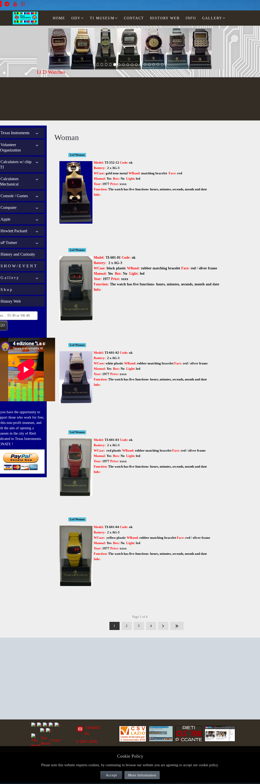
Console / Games (14, 196)
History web (165, 18)
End (177, 626)
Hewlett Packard (14, 231)
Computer (9, 207)
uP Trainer (9, 242)
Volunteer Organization (10, 147)
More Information (142, 775)
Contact (134, 18)
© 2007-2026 (86, 741)
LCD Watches (51, 72)
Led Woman (77, 154)
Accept (111, 775)
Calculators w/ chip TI (15, 164)
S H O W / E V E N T (19, 266)
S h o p (6, 289)
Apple (5, 219)
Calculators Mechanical (9, 181)
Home (59, 18)
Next (163, 626)
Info (191, 18)
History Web (11, 301)
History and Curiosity (18, 254)
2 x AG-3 (113, 168)
